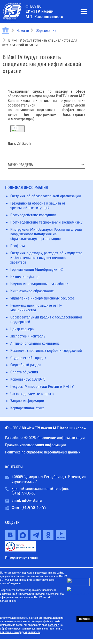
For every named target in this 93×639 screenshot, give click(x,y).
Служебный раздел (25, 365)
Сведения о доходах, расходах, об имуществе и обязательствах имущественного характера (46, 258)
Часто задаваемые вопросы (32, 393)
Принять (84, 619)
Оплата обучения (24, 372)
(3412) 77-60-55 (23, 493)
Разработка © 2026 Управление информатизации (45, 437)
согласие (53, 625)
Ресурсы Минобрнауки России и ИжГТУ (42, 386)
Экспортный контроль (27, 336)
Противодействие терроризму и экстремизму (46, 222)
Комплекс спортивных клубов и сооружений (46, 350)
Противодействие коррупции (33, 215)
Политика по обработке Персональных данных (42, 452)
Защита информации (27, 401)
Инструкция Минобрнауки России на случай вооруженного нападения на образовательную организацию (46, 234)
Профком (17, 246)
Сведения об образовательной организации (45, 196)
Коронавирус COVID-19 (27, 379)
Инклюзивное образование (32, 291)
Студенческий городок (28, 357)
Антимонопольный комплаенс (34, 343)
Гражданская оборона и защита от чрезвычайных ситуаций (37, 205)
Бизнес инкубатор (24, 276)
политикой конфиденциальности (20, 632)
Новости (23, 30)
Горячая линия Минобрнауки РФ (36, 269)
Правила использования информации (35, 445)
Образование (46, 30)
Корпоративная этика (27, 408)
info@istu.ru (32, 500)
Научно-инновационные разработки (39, 284)
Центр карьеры (22, 329)
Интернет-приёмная (21, 557)
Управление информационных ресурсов (42, 298)
